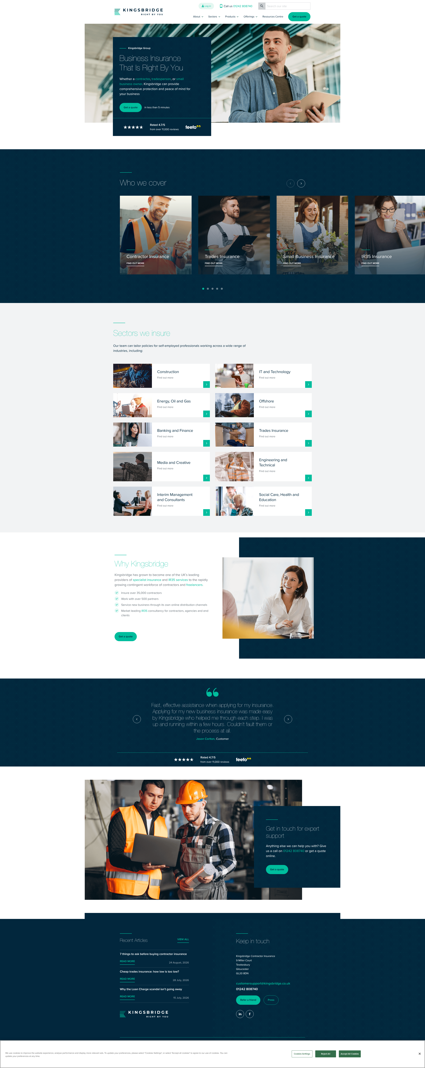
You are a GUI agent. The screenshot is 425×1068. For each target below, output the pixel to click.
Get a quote (299, 17)
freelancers (194, 584)
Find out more (135, 263)
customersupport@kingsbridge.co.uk (263, 983)
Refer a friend (248, 1000)
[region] (212, 1054)
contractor (142, 78)
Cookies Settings (302, 1053)
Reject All (325, 1053)
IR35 (144, 611)
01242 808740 (293, 850)
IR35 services (178, 579)
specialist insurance (147, 579)
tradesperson (161, 78)
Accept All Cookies (350, 1053)
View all (183, 939)
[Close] (419, 1053)
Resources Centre (272, 16)
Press (271, 1000)
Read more (127, 961)
